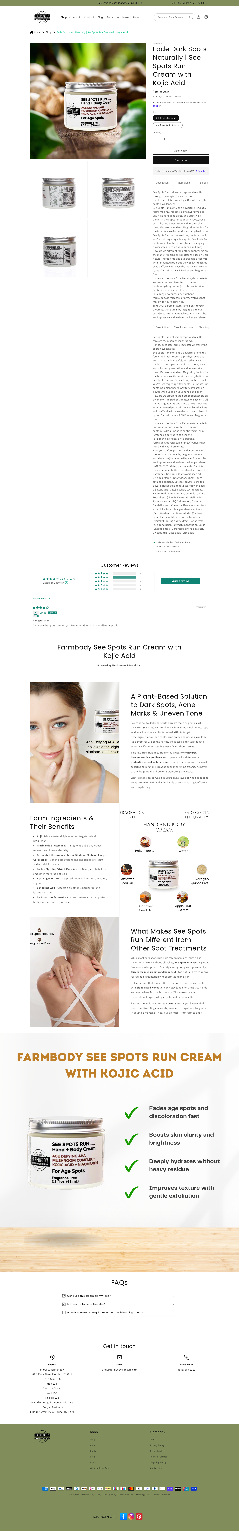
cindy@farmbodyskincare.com (119, 1369)
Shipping (157, 96)
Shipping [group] (205, 182)
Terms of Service (158, 1456)
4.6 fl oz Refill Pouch (167, 125)
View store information (168, 551)
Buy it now (181, 160)
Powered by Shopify (92, 1494)
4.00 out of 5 (67, 579)
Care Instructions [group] (183, 327)
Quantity (157, 132)
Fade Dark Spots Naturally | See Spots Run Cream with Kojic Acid (92, 32)
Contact (94, 1450)
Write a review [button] (180, 580)
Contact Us (156, 1468)
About (93, 1445)
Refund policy (157, 1450)
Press (93, 1462)
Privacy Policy (157, 1445)
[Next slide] (210, 182)
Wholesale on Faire (100, 1468)
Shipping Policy (158, 1462)
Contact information (161, 1494)
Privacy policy (110, 1494)
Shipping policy (143, 1494)
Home (37, 32)
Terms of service (126, 1494)
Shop (48, 32)
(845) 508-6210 (186, 1369)
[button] (65, 17)
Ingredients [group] (184, 182)
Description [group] (162, 182)
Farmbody (79, 1494)
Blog (92, 1456)
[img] (41, 607)
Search (153, 1439)
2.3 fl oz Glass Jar (166, 117)
